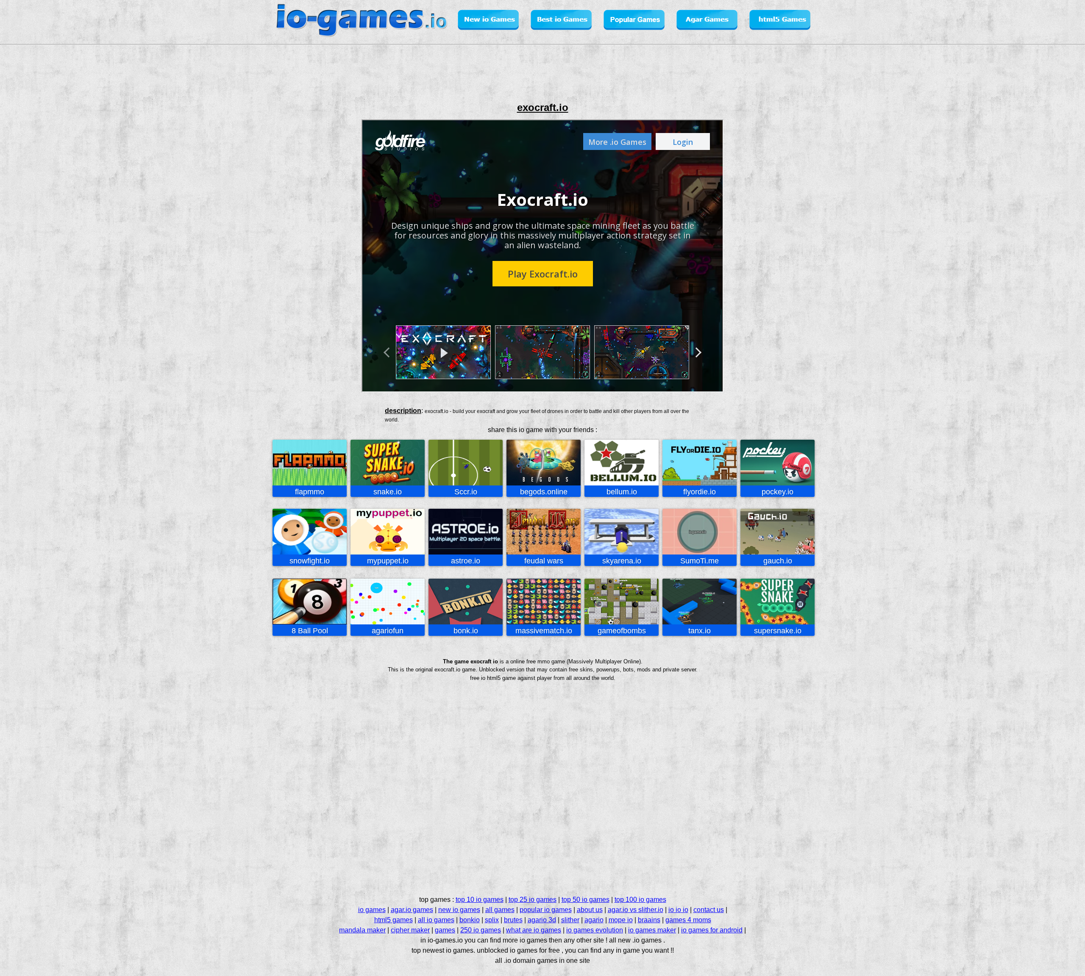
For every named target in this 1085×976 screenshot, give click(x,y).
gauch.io (777, 561)
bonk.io (465, 631)
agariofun (387, 631)
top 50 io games (585, 899)
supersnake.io (777, 631)
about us (590, 909)
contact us (708, 909)
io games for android (712, 930)
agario (594, 919)
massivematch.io (543, 631)
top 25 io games (532, 899)
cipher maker (410, 930)
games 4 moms (688, 919)
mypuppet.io (388, 561)
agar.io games (412, 909)
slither (570, 919)
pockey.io (777, 492)
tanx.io (699, 631)
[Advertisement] (239, 239)
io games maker (652, 930)
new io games (459, 909)
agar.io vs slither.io (635, 909)
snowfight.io (309, 561)
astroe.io (465, 561)
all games (500, 909)
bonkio (469, 919)
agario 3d (542, 919)
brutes (513, 919)
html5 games (393, 919)
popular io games (546, 909)
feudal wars (543, 561)
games (445, 930)
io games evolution (594, 930)
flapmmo (309, 492)
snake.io (387, 492)
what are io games (533, 930)
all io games (436, 919)
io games (372, 909)
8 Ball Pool (310, 631)
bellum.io (621, 492)
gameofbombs (622, 631)
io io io (678, 909)
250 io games (480, 930)
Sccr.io (465, 492)
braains (649, 919)
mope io (621, 919)
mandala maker (362, 930)
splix (492, 919)
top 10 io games (480, 899)
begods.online (544, 492)
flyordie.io (699, 492)
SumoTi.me (699, 561)
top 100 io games (640, 899)
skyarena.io (621, 561)
